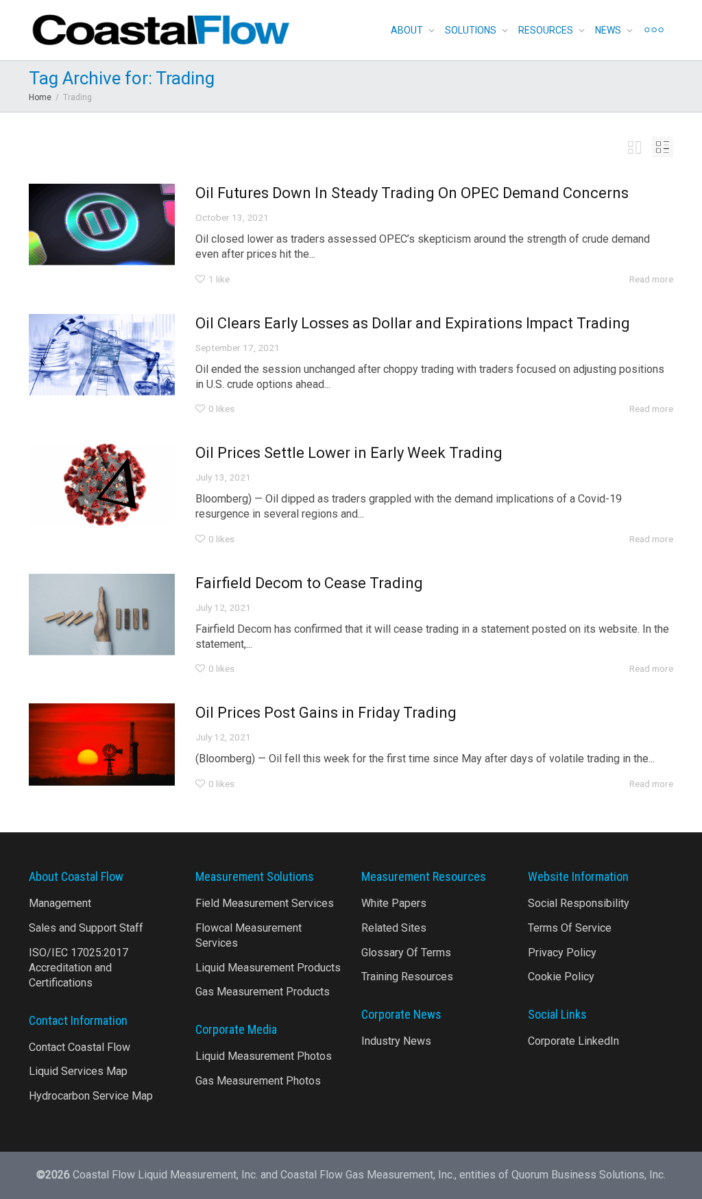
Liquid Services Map (78, 1071)
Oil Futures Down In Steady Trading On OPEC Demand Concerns (412, 193)
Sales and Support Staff (86, 927)
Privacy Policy (562, 952)
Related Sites (393, 927)
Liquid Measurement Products (268, 967)
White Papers (393, 903)
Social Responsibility (578, 903)
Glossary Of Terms (406, 952)
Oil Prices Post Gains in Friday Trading (326, 712)
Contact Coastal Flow (79, 1047)
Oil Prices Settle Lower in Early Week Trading (349, 452)
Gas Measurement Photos (258, 1080)
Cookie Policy (561, 976)
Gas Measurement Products (262, 991)
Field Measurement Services (264, 903)
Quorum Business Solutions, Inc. (588, 1174)
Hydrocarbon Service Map (91, 1095)
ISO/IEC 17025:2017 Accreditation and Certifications (78, 967)
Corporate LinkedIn (573, 1040)
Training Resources (407, 976)
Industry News (396, 1040)
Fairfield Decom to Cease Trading (309, 583)
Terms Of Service (570, 927)
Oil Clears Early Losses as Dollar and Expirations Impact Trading (412, 323)
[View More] (654, 30)
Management (60, 903)
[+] (102, 224)
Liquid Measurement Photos (263, 1056)
